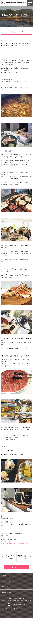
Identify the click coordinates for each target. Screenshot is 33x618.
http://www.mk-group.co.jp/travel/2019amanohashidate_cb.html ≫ (16, 543)
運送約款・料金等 (6, 592)
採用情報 (4, 575)
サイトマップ (5, 586)
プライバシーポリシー (8, 581)
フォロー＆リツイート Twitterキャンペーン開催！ (9, 557)
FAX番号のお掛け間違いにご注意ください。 (23, 557)
